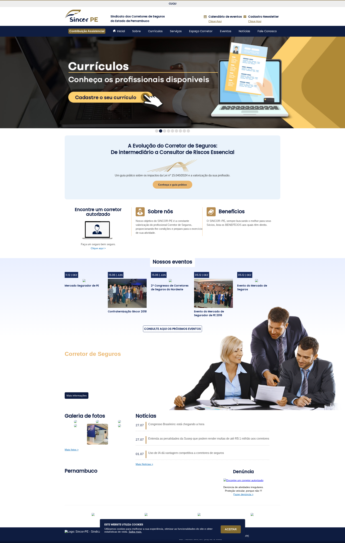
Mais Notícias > (144, 464)
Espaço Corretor (201, 31)
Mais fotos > (72, 449)
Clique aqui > (98, 248)
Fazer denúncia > (243, 494)
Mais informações (76, 395)
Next (340, 82)
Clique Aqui (254, 21)
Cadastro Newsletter (263, 17)
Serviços (176, 31)
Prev (5, 82)
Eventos (225, 31)
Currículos (155, 31)
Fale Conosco (267, 31)
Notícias (244, 31)
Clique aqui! (172, 3)
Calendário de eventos (225, 17)
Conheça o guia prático (172, 184)
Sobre (136, 31)
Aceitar (231, 529)
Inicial (120, 31)
